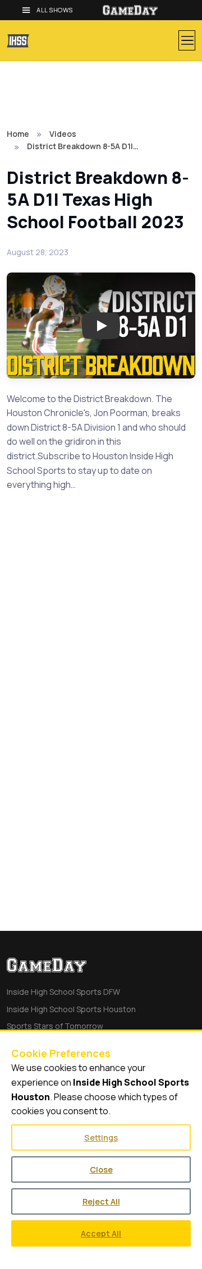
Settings (101, 1137)
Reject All (101, 1201)
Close (101, 1169)
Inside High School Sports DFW (63, 991)
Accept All (101, 1233)
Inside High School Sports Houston (71, 1009)
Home (18, 133)
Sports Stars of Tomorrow (55, 1026)
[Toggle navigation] (186, 40)
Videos (62, 133)
